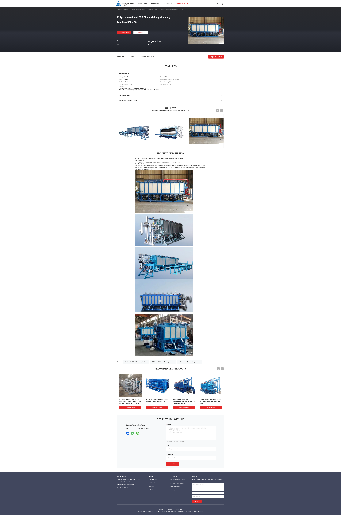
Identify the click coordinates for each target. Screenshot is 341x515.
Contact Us (152, 489)
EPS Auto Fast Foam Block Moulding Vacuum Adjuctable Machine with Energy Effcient (130, 401)
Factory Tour (152, 482)
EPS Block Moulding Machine (137, 9)
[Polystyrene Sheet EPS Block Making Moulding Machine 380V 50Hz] (206, 30)
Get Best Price (124, 32)
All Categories (173, 490)
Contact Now (173, 464)
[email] (127, 433)
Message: (170, 424)
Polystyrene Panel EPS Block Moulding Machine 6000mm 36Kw (210, 401)
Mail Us (140, 32)
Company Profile (153, 479)
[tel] (142, 433)
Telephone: (170, 454)
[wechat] (137, 433)
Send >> (197, 501)
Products (125, 9)
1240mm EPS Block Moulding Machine (136, 362)
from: (168, 445)
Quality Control (152, 486)
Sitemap (161, 509)
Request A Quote (216, 57)
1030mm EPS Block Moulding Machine (163, 362)
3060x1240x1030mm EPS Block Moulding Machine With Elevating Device (184, 401)
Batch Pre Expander (175, 486)
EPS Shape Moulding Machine (177, 479)
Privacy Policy (178, 509)
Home (119, 9)
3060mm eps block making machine (190, 362)
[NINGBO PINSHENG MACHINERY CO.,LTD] (122, 3)
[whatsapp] (132, 433)
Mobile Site (169, 509)
